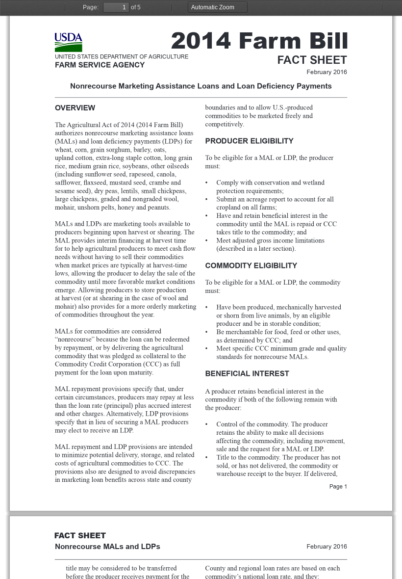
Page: (91, 7)
